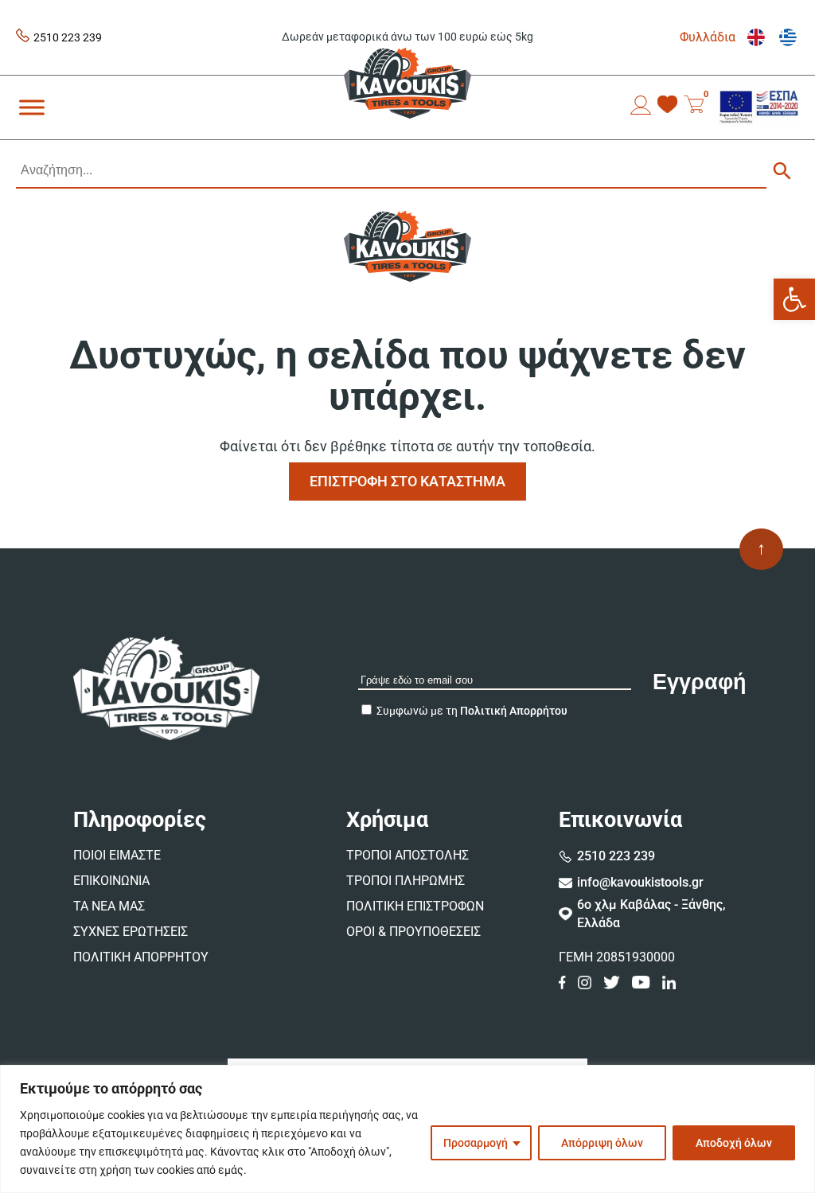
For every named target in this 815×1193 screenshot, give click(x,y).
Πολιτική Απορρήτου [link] (513, 710)
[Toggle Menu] (32, 107)
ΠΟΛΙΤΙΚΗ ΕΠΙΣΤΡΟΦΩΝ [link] (415, 906)
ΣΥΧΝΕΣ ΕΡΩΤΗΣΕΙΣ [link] (130, 931)
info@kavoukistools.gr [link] (640, 882)
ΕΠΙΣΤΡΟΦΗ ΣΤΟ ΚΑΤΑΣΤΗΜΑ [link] (407, 481)
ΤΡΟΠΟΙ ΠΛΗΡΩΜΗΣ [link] (405, 880)
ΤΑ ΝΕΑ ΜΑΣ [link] (109, 906)
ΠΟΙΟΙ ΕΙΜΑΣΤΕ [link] (117, 855)
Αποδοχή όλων (734, 1142)
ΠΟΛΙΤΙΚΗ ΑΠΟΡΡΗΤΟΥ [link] (141, 957)
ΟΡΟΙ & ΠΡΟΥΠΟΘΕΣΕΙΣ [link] (413, 931)
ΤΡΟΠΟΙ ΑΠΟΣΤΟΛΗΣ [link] (407, 855)
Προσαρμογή (475, 1142)
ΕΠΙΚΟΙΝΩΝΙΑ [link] (111, 880)
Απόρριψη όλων (602, 1142)
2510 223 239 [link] (67, 37)
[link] (794, 299)
